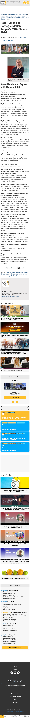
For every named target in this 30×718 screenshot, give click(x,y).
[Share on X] (6, 41)
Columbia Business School (14, 715)
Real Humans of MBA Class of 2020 (11, 16)
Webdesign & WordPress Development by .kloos (15, 711)
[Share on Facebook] (9, 41)
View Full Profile (15, 398)
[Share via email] (12, 41)
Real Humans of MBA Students (18, 14)
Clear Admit (22, 37)
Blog (6, 14)
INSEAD (23, 715)
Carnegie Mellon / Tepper (13, 276)
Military (8, 272)
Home (2, 14)
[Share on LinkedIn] (4, 41)
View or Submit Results (15, 647)
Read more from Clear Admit (10, 296)
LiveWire (2, 716)
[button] (12, 401)
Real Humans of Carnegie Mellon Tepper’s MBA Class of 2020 (15, 17)
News (13, 272)
